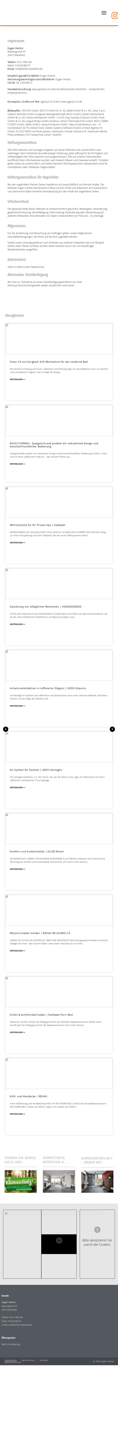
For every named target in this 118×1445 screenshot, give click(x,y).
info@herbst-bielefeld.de (29, 69)
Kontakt (44, 1360)
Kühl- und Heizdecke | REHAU (28, 1096)
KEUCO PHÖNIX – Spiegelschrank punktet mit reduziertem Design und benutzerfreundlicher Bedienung (54, 445)
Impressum (11, 1360)
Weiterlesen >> (17, 379)
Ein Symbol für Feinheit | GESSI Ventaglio (36, 770)
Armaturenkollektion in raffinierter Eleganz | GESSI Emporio (48, 688)
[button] (104, 13)
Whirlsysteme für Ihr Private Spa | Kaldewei (37, 525)
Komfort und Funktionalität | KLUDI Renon (37, 851)
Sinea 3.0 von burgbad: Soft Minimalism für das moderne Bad (49, 361)
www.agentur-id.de (71, 101)
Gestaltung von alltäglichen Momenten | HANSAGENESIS (46, 606)
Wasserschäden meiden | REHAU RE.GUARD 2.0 (40, 933)
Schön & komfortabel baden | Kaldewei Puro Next (41, 1014)
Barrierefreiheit (13, 1362)
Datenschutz (37, 267)
